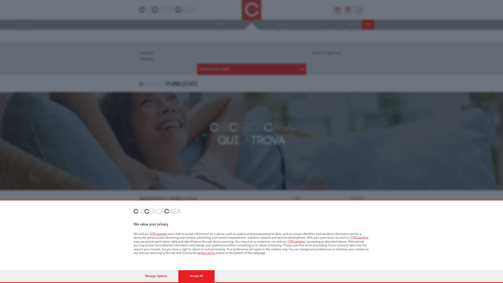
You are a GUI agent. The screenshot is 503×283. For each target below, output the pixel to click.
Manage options (156, 276)
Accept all (196, 276)
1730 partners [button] (158, 234)
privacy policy (206, 253)
